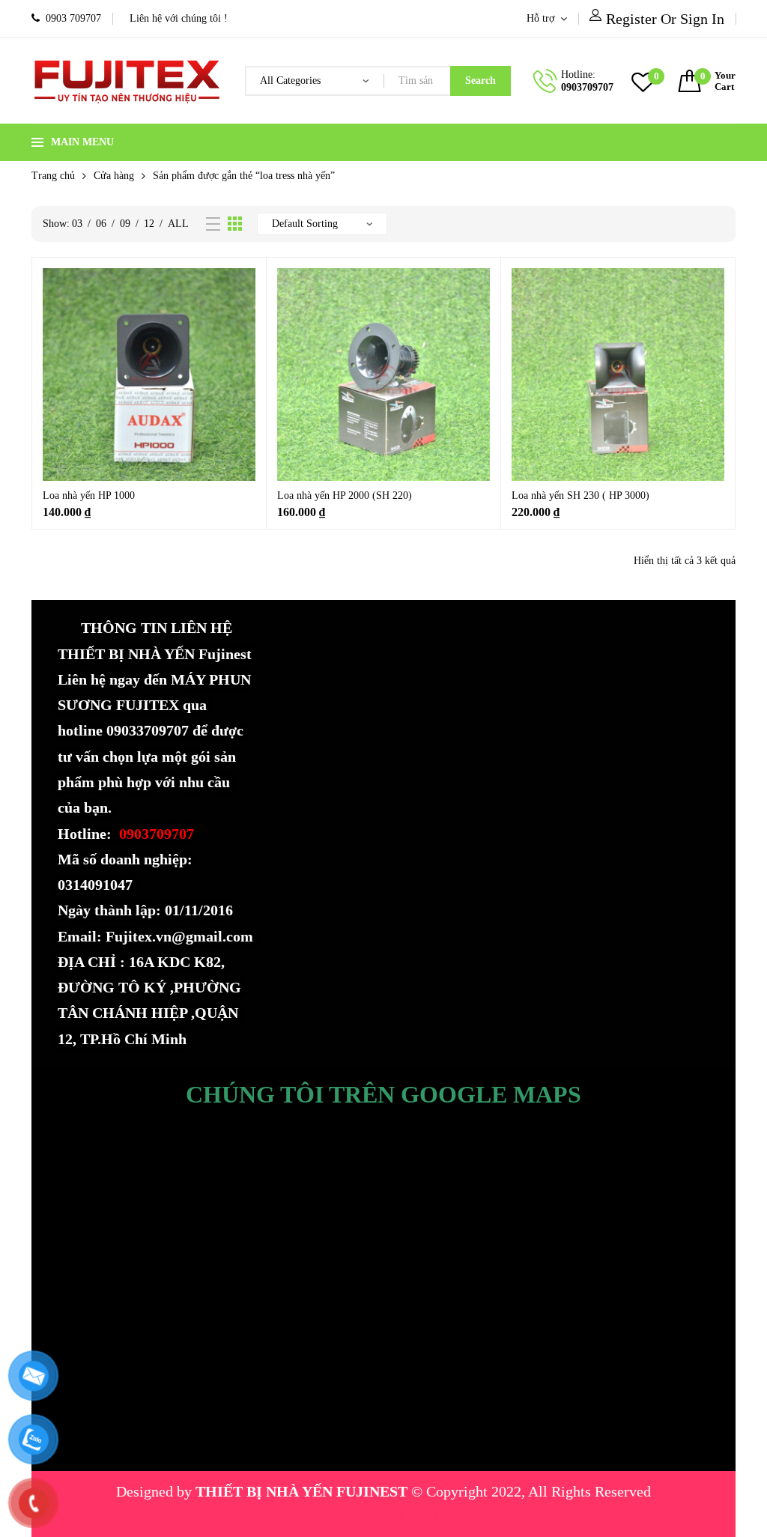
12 (149, 223)
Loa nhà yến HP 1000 (89, 495)
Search (480, 80)
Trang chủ (53, 175)
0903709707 (587, 87)
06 (101, 223)
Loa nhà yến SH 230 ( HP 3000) (580, 495)
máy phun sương (277, 1517)
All (178, 223)
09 (125, 223)
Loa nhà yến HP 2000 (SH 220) (344, 495)
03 (77, 223)
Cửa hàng (114, 175)
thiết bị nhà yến (385, 1517)
